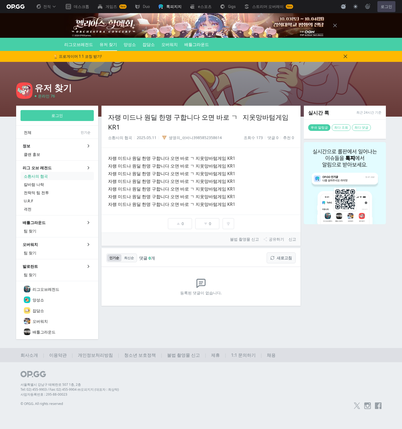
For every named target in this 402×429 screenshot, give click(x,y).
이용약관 (58, 355)
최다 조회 (341, 127)
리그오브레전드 (78, 44)
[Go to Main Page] (15, 6)
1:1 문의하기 (243, 355)
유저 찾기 (108, 44)
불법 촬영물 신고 (183, 355)
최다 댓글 (361, 127)
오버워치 (169, 44)
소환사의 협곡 (120, 137)
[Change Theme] (355, 6)
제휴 (215, 355)
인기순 (114, 257)
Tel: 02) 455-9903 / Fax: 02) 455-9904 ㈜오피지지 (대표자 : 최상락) (70, 389)
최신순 (129, 257)
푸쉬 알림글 (319, 127)
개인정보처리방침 (95, 355)
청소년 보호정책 (140, 355)
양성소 (130, 44)
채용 (271, 355)
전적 (47, 6)
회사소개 (29, 355)
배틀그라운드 (196, 44)
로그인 (386, 6)
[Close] (335, 25)
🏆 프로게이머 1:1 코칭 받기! (77, 56)
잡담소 (148, 44)
